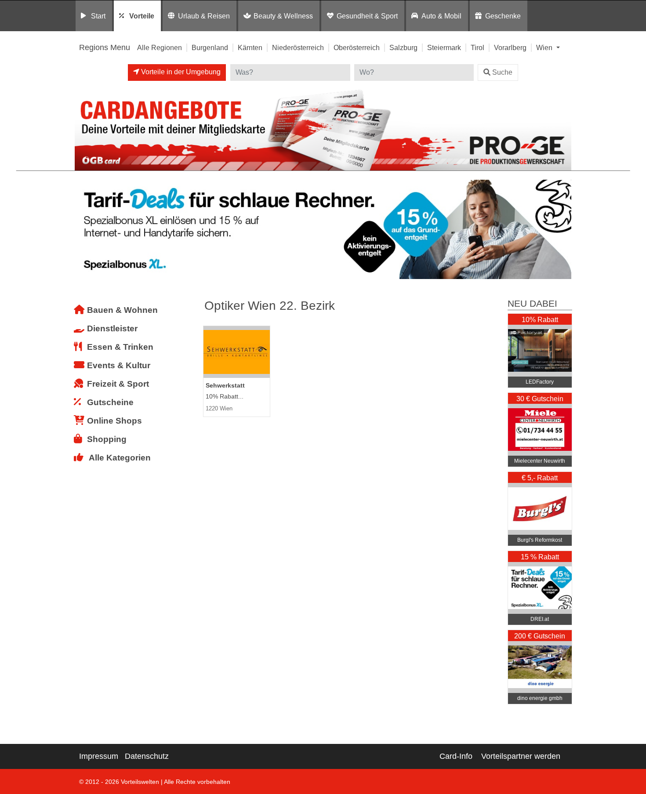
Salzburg (403, 47)
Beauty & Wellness (283, 16)
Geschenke (503, 16)
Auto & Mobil (441, 16)
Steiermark (444, 47)
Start (98, 16)
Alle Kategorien (120, 457)
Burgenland (210, 47)
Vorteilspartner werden (520, 756)
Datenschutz (147, 756)
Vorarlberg (510, 47)
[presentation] (83, 229)
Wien (545, 47)
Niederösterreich (298, 47)
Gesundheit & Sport (367, 16)
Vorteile (141, 16)
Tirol (477, 47)
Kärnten (250, 47)
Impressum (98, 756)
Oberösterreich (357, 47)
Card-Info (455, 756)
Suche (502, 72)
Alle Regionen (159, 47)
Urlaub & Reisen (204, 16)
